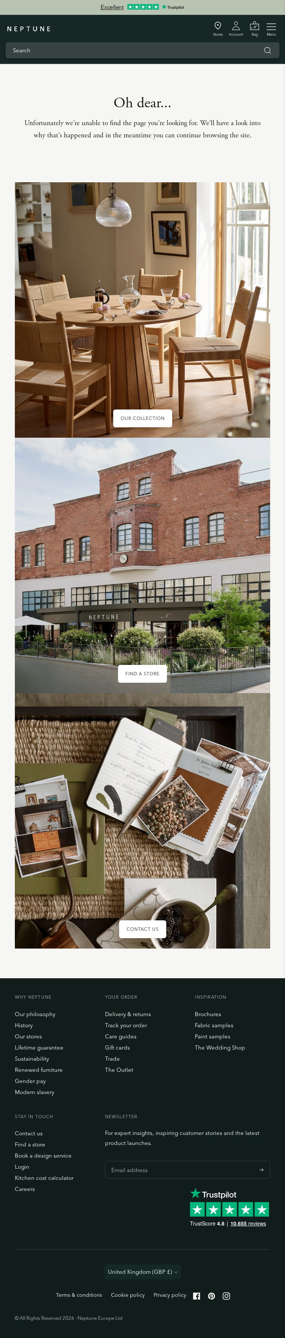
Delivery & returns (128, 1014)
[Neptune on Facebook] (196, 1297)
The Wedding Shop (220, 1047)
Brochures (208, 1014)
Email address (127, 1161)
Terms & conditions (79, 1295)
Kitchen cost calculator (44, 1177)
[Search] (267, 50)
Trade (112, 1058)
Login (22, 1166)
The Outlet (119, 1069)
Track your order (126, 1025)
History (24, 1025)
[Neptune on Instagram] (226, 1297)
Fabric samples (214, 1025)
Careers (25, 1188)
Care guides (121, 1036)
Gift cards (117, 1047)
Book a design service (43, 1155)
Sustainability (32, 1058)
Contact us (29, 1133)
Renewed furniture (39, 1069)
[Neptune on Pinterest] (211, 1297)
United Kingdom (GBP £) (140, 1271)
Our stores (28, 1036)
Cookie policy (128, 1295)
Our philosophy (35, 1014)
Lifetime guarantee (39, 1047)
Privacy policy (170, 1295)
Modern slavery (34, 1092)
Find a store (30, 1144)
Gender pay (30, 1080)
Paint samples (212, 1036)
